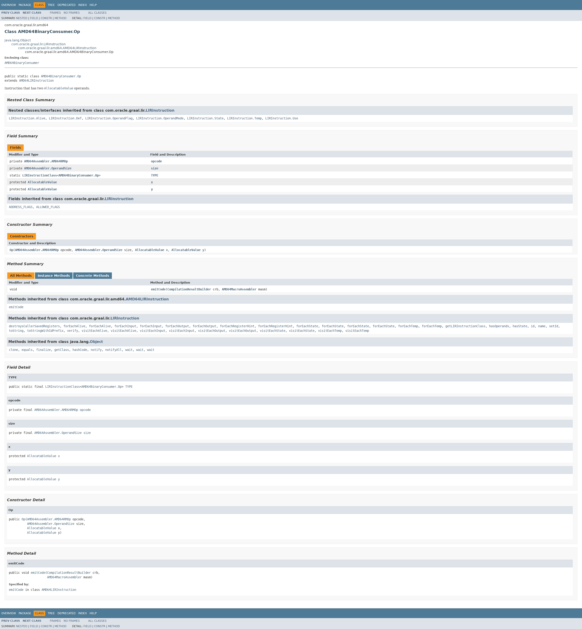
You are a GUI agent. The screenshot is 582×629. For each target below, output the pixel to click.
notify (96, 350)
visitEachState (272, 330)
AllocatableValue (42, 182)
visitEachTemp (330, 330)
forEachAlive (74, 326)
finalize (43, 350)
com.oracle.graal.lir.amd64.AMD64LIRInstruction (57, 48)
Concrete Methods (92, 275)
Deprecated (66, 5)
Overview (8, 5)
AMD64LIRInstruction (36, 80)
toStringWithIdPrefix (45, 330)
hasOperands (499, 326)
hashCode (80, 350)
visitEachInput (152, 330)
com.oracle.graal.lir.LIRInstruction (38, 44)
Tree (51, 5)
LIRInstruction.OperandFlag (109, 118)
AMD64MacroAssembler (239, 289)
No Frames (72, 12)
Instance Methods (54, 275)
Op (11, 250)
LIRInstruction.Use (281, 118)
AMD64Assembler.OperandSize (47, 168)
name (541, 326)
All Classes (97, 12)
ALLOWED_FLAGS (48, 207)
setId (553, 326)
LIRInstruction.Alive (27, 118)
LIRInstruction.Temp (244, 118)
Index (82, 5)
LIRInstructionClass (39, 175)
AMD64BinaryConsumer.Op (61, 76)
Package (25, 5)
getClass (61, 350)
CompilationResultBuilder (189, 289)
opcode (156, 161)
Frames (55, 12)
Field (34, 18)
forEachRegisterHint (237, 326)
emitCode (158, 289)
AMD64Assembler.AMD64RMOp (46, 161)
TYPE (154, 175)
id (532, 326)
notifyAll (113, 350)
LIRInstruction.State (205, 118)
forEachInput (125, 326)
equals (27, 350)
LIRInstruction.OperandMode (159, 118)
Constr (46, 18)
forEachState (307, 326)
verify (72, 330)
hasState (520, 326)
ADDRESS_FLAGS (21, 207)
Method (60, 18)
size (154, 168)
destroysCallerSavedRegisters (34, 326)
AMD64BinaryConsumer (22, 63)
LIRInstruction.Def (65, 118)
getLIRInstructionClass (465, 326)
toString (16, 330)
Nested (21, 18)
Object (96, 342)
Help (93, 5)
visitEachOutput (211, 330)
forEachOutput (177, 326)
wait (129, 350)
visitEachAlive (94, 330)
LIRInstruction (160, 110)
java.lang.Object (18, 40)
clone (13, 350)
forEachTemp (408, 326)
